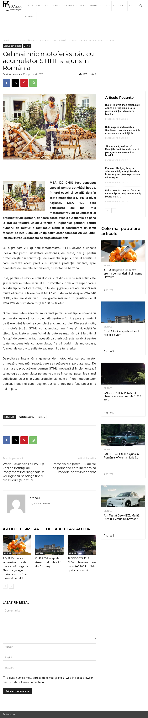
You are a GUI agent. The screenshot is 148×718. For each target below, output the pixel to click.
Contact (29, 16)
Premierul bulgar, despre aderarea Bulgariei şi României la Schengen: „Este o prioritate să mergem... (122, 173)
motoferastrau (26, 416)
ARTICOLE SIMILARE (22, 529)
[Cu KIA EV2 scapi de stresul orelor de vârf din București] (49, 545)
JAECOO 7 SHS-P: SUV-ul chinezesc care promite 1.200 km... (122, 396)
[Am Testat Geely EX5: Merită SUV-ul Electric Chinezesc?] (123, 496)
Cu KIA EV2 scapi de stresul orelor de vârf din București (48, 562)
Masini (93, 5)
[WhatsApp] (33, 83)
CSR (131, 5)
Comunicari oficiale (37, 5)
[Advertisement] (74, 29)
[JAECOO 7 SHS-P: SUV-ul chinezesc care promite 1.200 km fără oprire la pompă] (82, 545)
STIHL (42, 416)
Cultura (105, 5)
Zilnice (56, 5)
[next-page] (11, 586)
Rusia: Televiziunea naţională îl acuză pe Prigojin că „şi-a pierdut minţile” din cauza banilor (122, 109)
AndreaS (109, 290)
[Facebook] (6, 83)
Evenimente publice (75, 5)
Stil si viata (119, 5)
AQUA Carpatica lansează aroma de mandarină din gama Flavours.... (123, 273)
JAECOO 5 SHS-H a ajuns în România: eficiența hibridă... (121, 455)
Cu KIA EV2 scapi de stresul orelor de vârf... (121, 333)
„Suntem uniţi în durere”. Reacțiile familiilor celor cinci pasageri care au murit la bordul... (122, 151)
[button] (140, 6)
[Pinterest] (24, 83)
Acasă (6, 40)
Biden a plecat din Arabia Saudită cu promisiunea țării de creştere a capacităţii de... (122, 130)
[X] (15, 83)
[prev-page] (5, 586)
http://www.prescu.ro (40, 503)
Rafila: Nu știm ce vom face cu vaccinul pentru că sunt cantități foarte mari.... (123, 193)
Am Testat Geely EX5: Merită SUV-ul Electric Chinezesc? (122, 517)
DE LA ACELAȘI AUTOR (68, 529)
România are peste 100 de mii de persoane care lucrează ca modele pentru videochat (74, 468)
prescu (16, 74)
